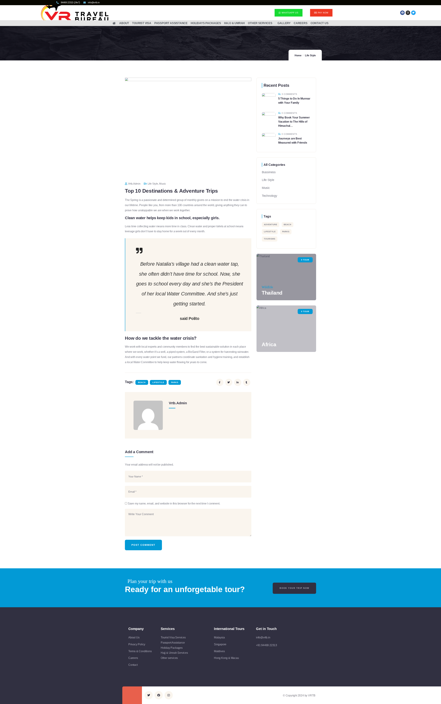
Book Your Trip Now (294, 588)
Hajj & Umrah (234, 23)
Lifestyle (158, 382)
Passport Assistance (171, 23)
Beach (142, 382)
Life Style (310, 55)
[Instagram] (408, 13)
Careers (300, 23)
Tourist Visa (141, 23)
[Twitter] (149, 695)
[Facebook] (402, 13)
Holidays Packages (206, 23)
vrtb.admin (134, 183)
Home (298, 55)
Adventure (270, 224)
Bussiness (269, 172)
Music (162, 183)
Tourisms (269, 239)
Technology (269, 195)
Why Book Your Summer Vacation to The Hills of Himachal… (294, 121)
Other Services (260, 23)
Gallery (284, 23)
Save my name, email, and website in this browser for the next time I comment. (174, 503)
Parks (174, 382)
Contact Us (320, 23)
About (124, 23)
